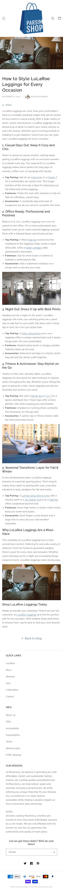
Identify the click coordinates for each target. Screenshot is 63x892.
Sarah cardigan (34, 247)
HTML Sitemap (13, 755)
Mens (8, 670)
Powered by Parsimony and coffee (41, 887)
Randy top (36, 396)
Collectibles (12, 690)
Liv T (48, 396)
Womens (10, 676)
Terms (9, 741)
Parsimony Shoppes (22, 887)
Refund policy (13, 748)
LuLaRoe (10, 663)
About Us (11, 715)
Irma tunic (36, 177)
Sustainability (13, 735)
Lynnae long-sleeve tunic (36, 495)
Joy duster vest (33, 499)
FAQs (8, 721)
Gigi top (32, 239)
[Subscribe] (54, 852)
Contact (10, 696)
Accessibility (12, 728)
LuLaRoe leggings (26, 614)
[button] (3, 18)
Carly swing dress (31, 333)
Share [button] (9, 105)
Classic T (52, 177)
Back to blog (33, 638)
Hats (8, 683)
